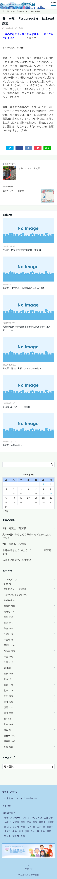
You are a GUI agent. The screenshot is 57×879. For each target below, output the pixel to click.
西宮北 (9, 645)
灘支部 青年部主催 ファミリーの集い (22, 368)
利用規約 (8, 798)
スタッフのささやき (15, 594)
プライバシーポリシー (26, 798)
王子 (8, 673)
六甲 (8, 662)
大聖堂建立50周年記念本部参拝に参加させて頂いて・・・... (26, 328)
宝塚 (8, 622)
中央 (8, 696)
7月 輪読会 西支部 (14, 544)
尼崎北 (9, 605)
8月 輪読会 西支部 (14, 528)
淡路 (8, 746)
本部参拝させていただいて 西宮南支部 (26, 552)
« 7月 (5, 511)
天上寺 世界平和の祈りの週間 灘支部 (22, 249)
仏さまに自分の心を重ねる (17, 560)
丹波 (8, 628)
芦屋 (8, 656)
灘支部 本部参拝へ (12, 445)
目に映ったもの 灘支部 (16, 406)
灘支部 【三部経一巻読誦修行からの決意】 (24, 288)
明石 (7, 730)
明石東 (9, 735)
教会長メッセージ (15, 589)
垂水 (8, 713)
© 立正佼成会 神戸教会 (28, 875)
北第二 (8, 690)
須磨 (8, 707)
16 (51, 493)
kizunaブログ (9, 579)
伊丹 (8, 617)
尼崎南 (9, 611)
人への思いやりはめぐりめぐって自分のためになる (26, 536)
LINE (47, 148)
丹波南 (8, 639)
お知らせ (10, 600)
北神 (8, 724)
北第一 (8, 684)
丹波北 (8, 634)
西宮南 (9, 651)
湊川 (8, 701)
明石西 (9, 741)
